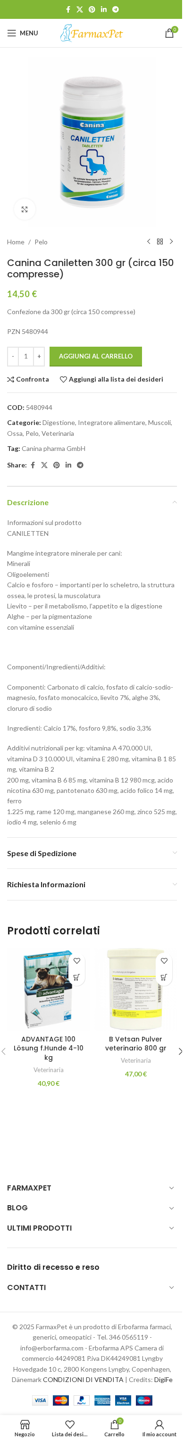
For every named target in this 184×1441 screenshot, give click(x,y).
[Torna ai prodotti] (160, 242)
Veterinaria (58, 433)
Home (16, 242)
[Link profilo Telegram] (115, 9)
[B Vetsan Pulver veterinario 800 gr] (135, 989)
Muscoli (159, 422)
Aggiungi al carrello (96, 356)
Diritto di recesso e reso (53, 1267)
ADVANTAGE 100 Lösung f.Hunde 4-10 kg (49, 1048)
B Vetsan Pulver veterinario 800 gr (136, 1043)
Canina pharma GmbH (53, 448)
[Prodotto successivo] (171, 242)
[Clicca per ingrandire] (24, 209)
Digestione (58, 422)
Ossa (15, 433)
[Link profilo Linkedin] (103, 9)
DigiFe (163, 1379)
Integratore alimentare (111, 422)
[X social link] (80, 9)
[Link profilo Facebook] (68, 9)
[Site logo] (92, 32)
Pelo (41, 242)
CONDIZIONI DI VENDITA (83, 1379)
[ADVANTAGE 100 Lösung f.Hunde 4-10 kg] (48, 989)
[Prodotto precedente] (148, 242)
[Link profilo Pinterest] (92, 9)
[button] (76, 977)
